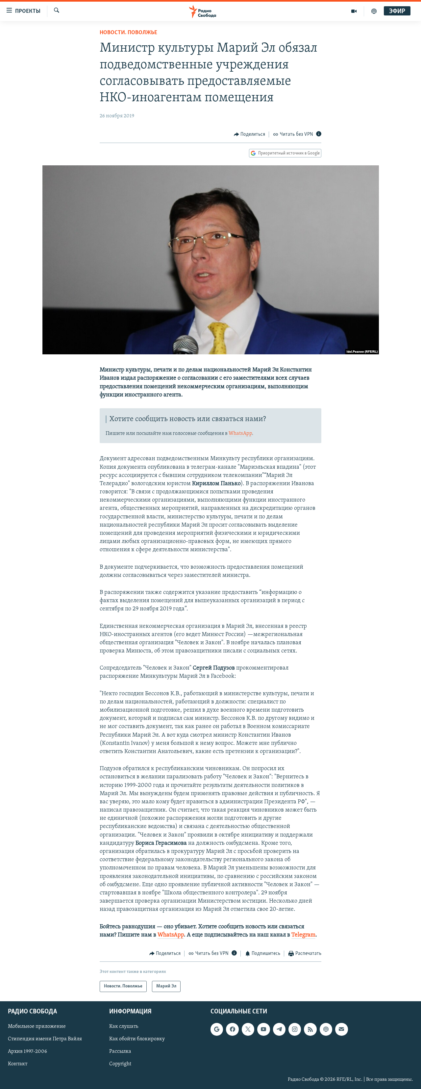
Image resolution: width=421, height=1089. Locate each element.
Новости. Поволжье (128, 33)
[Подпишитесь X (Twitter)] (248, 1029)
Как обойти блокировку (137, 1039)
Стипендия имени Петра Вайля (45, 1039)
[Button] (249, 134)
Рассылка (120, 1051)
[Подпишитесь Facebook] (232, 1029)
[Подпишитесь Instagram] (294, 1029)
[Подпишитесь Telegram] (279, 1029)
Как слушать (123, 1027)
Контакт (17, 1064)
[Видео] (354, 11)
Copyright (120, 1064)
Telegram (303, 935)
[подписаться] (341, 1029)
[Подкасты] (326, 1029)
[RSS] (310, 1029)
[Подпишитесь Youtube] (263, 1029)
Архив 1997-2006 (27, 1051)
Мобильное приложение (37, 1027)
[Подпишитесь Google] (216, 1029)
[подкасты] (374, 11)
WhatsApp (240, 433)
